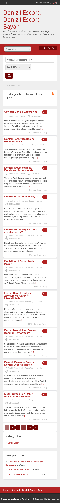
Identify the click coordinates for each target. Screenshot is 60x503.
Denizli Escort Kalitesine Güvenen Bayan (19, 140)
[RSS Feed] (5, 2)
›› (35, 427)
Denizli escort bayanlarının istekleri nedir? (20, 231)
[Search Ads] (9, 76)
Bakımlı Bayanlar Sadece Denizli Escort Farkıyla (19, 363)
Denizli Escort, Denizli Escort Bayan (22, 19)
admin (23, 116)
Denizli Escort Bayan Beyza (21, 196)
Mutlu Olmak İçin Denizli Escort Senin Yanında (19, 395)
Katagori (16, 490)
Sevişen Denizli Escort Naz (20, 111)
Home (6, 85)
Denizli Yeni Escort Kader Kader (20, 262)
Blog (40, 490)
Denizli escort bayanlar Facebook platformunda (18, 169)
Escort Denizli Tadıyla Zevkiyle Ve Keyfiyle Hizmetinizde (17, 296)
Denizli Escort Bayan (27, 201)
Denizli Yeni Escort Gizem (18, 469)
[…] (41, 129)
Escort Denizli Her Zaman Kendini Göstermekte (20, 331)
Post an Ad (48, 48)
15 (30, 427)
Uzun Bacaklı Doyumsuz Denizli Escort (24, 474)
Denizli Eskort (29, 490)
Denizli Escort (13, 116)
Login (53, 3)
